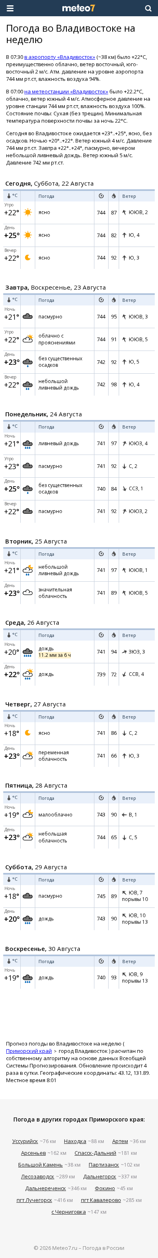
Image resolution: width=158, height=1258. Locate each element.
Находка (75, 1141)
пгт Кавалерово (101, 1200)
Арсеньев (33, 1152)
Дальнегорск (99, 1176)
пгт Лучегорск (34, 1200)
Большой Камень (40, 1164)
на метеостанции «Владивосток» (66, 91)
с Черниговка (68, 1211)
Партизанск (104, 1164)
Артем (120, 1141)
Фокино (105, 1188)
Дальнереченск (45, 1188)
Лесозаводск (37, 1176)
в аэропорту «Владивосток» (59, 57)
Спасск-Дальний (95, 1152)
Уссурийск (25, 1141)
